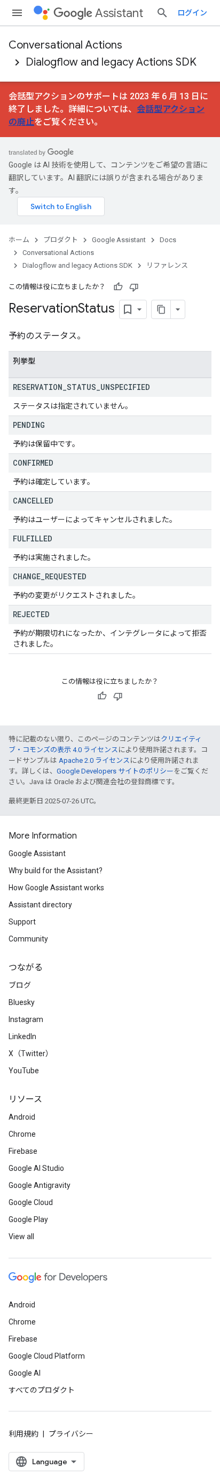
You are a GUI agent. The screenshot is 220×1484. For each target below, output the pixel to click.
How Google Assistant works (56, 887)
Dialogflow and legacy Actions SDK (111, 62)
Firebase (23, 1151)
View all (21, 1236)
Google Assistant (119, 240)
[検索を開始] (162, 12)
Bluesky (22, 1002)
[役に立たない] (134, 287)
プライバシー (71, 1434)
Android (22, 1117)
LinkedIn (22, 1036)
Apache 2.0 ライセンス (94, 760)
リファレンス (167, 265)
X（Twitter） (31, 1053)
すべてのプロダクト (42, 1390)
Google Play (28, 1219)
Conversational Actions (65, 45)
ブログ (20, 985)
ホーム (19, 240)
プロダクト (60, 240)
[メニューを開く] (17, 13)
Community (28, 939)
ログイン (192, 13)
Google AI (25, 1373)
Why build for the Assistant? (56, 870)
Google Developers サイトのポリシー (115, 771)
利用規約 (23, 1434)
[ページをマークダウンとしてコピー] (161, 309)
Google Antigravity (39, 1185)
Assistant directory (40, 904)
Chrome (22, 1134)
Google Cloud (31, 1202)
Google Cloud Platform (47, 1356)
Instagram (26, 1019)
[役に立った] (118, 287)
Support (22, 921)
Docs (168, 240)
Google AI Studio (36, 1168)
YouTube (24, 1070)
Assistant (119, 13)
